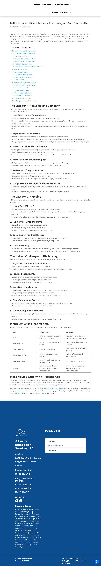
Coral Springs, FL (25, 511)
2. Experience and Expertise (22, 56)
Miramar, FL (28, 523)
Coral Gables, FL (21, 533)
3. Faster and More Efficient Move (24, 59)
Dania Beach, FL (33, 516)
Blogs (55, 12)
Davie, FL (22, 516)
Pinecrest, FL (20, 535)
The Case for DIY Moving (19, 69)
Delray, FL (19, 528)
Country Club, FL (31, 544)
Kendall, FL (23, 540)
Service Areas (62, 4)
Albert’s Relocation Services (54, 388)
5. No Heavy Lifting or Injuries (22, 64)
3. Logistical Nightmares (21, 90)
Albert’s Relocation (77, 391)
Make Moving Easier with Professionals (23, 101)
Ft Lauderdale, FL (22, 509)
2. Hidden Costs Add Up (20, 88)
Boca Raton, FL (30, 526)
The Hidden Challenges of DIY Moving (23, 82)
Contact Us (65, 12)
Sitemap (66, 563)
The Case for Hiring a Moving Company (24, 51)
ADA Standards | (68, 559)
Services (46, 4)
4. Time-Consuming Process (22, 93)
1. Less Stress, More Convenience (24, 54)
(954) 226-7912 (19, 393)
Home (37, 4)
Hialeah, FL (19, 547)
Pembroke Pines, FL (22, 514)
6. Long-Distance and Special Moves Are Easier (28, 66)
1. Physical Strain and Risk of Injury (24, 85)
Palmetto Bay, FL (21, 537)
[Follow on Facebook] (16, 500)
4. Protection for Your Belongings (24, 61)
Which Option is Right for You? (21, 98)
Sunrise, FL (28, 542)
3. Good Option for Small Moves (23, 77)
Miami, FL (19, 530)
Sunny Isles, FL (32, 535)
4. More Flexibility (18, 80)
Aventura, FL (34, 533)
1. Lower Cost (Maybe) (20, 72)
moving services (25, 27)
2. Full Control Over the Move (22, 75)
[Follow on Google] (20, 500)
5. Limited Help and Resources (23, 95)
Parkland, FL (23, 521)
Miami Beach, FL (31, 530)
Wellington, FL (30, 528)
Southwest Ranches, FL (24, 519)
